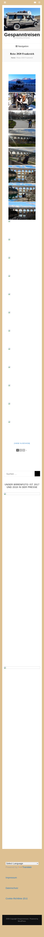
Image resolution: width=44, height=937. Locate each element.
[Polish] (20, 859)
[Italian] (17, 859)
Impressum (11, 877)
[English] (7, 859)
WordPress (22, 921)
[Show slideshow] (22, 443)
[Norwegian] (31, 859)
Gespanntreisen (22, 34)
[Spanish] (9, 859)
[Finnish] (23, 859)
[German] (12, 859)
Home (13, 58)
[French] (15, 859)
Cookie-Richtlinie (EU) (17, 898)
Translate (27, 867)
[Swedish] (26, 859)
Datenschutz (12, 888)
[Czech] (28, 859)
